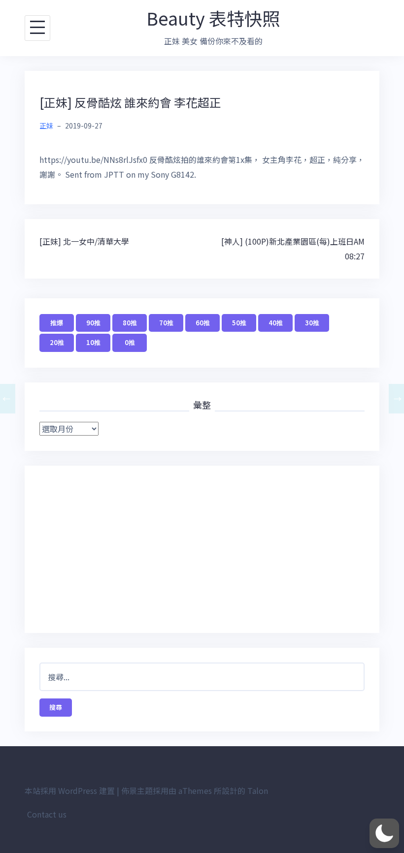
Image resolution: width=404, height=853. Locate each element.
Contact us (47, 814)
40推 (276, 322)
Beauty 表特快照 (213, 18)
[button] (384, 833)
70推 (166, 322)
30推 (312, 322)
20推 (57, 342)
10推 (93, 342)
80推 (130, 322)
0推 (130, 342)
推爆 (56, 322)
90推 (93, 322)
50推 (239, 322)
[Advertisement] (202, 549)
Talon (257, 790)
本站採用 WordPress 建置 (70, 790)
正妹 (46, 125)
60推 (203, 322)
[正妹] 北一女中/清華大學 (84, 241)
